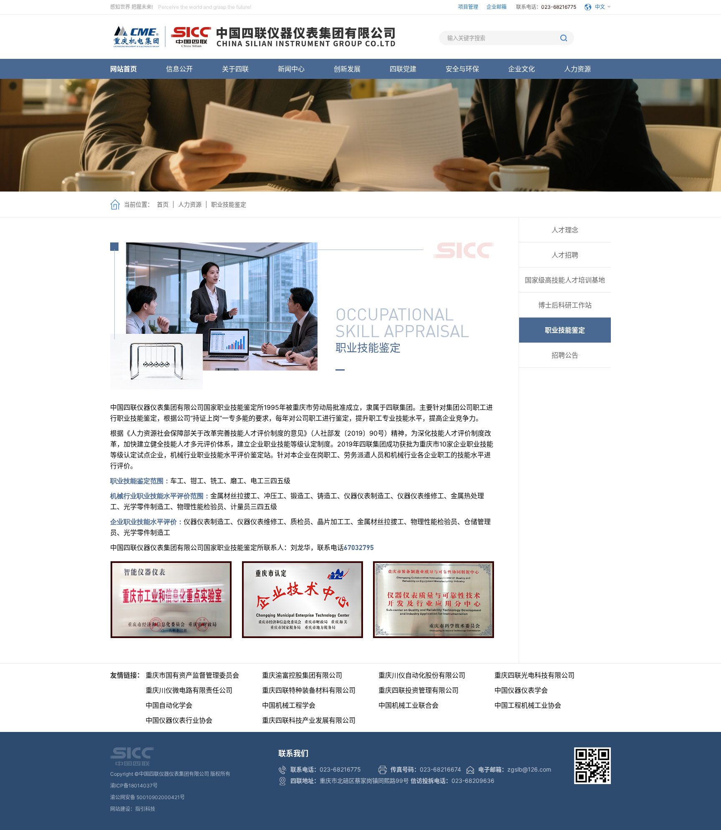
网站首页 (123, 69)
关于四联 (235, 69)
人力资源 (577, 69)
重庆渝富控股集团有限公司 (302, 675)
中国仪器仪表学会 (521, 690)
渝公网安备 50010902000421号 (147, 797)
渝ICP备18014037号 (134, 785)
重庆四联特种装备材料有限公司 (308, 690)
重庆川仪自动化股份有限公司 (421, 675)
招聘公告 (565, 355)
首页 (163, 204)
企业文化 (521, 69)
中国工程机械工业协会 (527, 705)
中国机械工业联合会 (408, 705)
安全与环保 (462, 69)
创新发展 (347, 69)
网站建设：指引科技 (132, 809)
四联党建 (403, 69)
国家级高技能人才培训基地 (565, 280)
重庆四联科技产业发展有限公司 (308, 720)
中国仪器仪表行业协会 (179, 720)
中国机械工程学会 (288, 705)
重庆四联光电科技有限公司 (534, 675)
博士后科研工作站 (565, 305)
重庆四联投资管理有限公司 (418, 690)
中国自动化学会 (169, 705)
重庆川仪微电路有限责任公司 (189, 690)
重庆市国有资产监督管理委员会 (192, 675)
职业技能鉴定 (228, 204)
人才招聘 (565, 255)
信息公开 (179, 69)
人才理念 (565, 230)
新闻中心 (291, 69)
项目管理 (468, 7)
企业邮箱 (497, 7)
